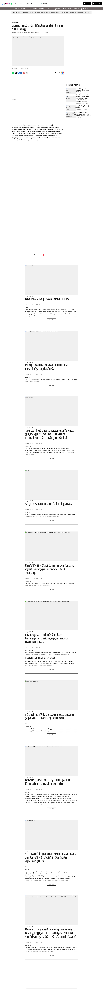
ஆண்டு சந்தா (84, 9)
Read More (51, 319)
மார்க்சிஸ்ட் (36, 452)
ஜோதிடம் (50, 9)
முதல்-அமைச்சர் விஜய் (45, 947)
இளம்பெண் (49, 379)
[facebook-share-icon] (18, 73)
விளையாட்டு (42, 9)
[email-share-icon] (24, 73)
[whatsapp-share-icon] (13, 73)
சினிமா (35, 9)
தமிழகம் (17, 9)
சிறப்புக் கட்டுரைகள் (73, 9)
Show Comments (38, 255)
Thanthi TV (29, 3)
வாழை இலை (57, 309)
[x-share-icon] (16, 73)
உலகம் (29, 9)
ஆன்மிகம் (57, 9)
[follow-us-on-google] (62, 73)
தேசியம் (23, 9)
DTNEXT (21, 3)
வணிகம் (64, 9)
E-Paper (15, 3)
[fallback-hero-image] (71, 91)
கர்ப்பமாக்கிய (74, 379)
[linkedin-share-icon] (21, 73)
